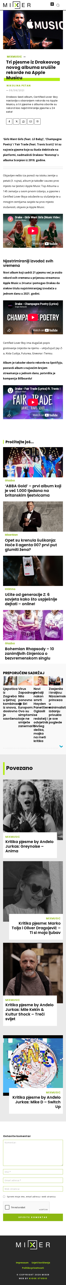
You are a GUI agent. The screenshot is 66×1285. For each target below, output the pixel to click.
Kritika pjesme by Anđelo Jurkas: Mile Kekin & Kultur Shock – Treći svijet (29, 1012)
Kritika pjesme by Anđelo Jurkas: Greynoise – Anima (29, 846)
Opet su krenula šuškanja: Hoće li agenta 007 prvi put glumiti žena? (31, 545)
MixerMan (11, 535)
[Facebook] (9, 121)
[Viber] (37, 121)
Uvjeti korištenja (41, 1262)
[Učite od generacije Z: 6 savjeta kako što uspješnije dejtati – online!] (33, 571)
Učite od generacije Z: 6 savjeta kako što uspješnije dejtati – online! (31, 599)
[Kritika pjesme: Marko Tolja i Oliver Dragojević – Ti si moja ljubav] (33, 891)
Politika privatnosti (33, 1267)
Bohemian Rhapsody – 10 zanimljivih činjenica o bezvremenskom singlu (29, 653)
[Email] (30, 121)
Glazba (10, 480)
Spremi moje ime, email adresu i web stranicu (31, 1196)
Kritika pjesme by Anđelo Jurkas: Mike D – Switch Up (36, 1102)
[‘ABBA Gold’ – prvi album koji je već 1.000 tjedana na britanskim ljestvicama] (33, 462)
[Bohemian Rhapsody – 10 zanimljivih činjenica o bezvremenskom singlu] (33, 625)
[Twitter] (16, 121)
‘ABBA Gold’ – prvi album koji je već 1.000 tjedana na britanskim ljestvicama (33, 490)
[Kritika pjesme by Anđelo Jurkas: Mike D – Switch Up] (33, 1065)
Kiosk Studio (38, 1278)
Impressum (22, 1262)
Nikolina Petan (19, 85)
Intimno (10, 589)
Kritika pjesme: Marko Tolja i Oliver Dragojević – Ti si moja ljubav (36, 928)
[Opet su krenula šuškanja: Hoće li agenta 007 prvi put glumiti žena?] (33, 516)
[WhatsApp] (23, 121)
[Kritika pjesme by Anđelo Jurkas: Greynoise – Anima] (33, 810)
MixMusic (14, 56)
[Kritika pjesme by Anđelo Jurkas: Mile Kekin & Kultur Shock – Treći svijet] (33, 973)
